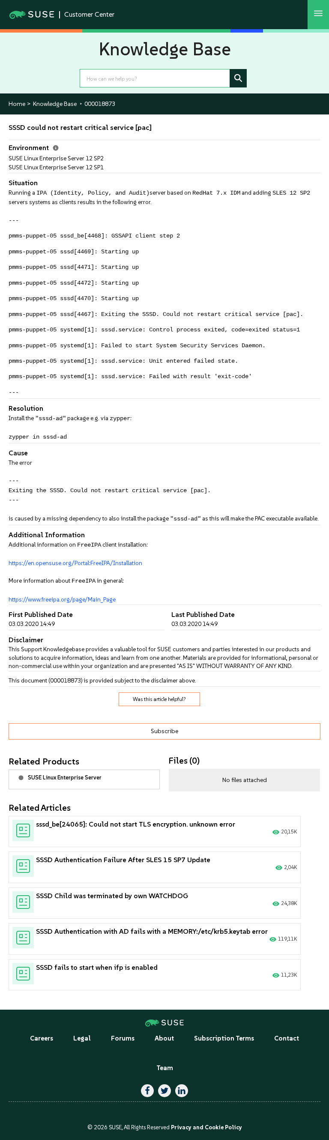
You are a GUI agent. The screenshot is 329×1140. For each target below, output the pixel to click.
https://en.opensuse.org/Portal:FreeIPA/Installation (75, 562)
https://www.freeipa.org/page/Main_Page (62, 599)
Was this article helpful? (159, 699)
